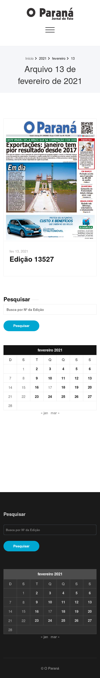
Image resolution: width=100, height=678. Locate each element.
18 (63, 387)
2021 (43, 58)
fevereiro (58, 58)
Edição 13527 (32, 259)
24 (50, 396)
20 (90, 387)
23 (37, 396)
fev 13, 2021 (19, 251)
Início (29, 58)
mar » (55, 412)
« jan (44, 412)
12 (76, 378)
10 (50, 378)
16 (37, 387)
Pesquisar (16, 299)
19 (76, 387)
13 (73, 58)
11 (63, 378)
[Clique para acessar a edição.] (50, 179)
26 (76, 396)
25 (63, 396)
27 (90, 396)
